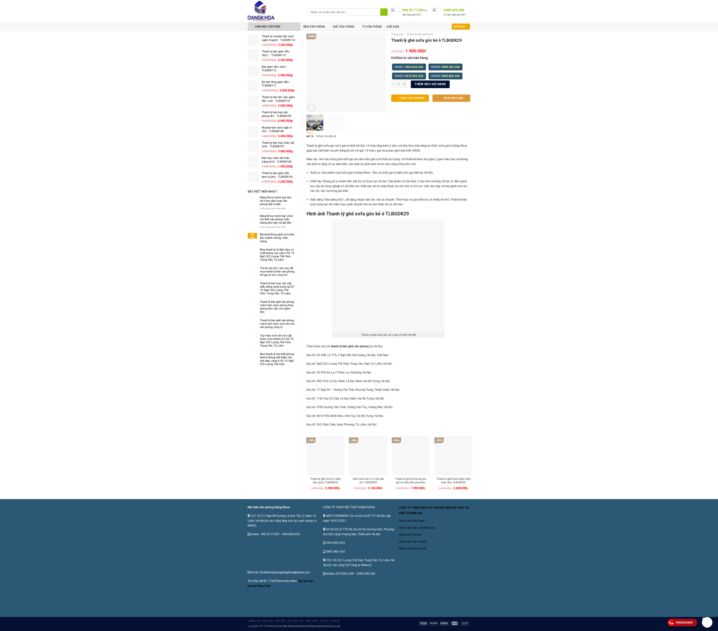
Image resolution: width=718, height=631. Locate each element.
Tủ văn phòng (372, 26)
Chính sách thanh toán (412, 548)
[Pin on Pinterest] (415, 105)
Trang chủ (397, 34)
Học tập (280, 621)
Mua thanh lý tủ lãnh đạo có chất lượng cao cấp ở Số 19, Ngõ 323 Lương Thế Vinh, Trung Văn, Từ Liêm (277, 254)
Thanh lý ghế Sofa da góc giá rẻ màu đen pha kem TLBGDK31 (410, 482)
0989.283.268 (450, 67)
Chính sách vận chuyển (413, 541)
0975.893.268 (414, 76)
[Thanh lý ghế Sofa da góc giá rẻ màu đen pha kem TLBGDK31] (411, 456)
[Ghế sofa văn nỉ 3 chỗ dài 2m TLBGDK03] (368, 456)
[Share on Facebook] (394, 105)
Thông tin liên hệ (326, 136)
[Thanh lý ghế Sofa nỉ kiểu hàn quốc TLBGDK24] (325, 456)
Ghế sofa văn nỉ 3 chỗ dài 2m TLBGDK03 (368, 480)
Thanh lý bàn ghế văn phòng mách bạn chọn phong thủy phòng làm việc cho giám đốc (277, 307)
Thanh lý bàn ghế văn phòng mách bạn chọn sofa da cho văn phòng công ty (277, 324)
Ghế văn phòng (343, 26)
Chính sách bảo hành (411, 520)
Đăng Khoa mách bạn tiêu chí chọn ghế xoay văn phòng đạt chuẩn (276, 201)
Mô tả (309, 136)
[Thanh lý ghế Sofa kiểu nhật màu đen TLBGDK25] (453, 456)
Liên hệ (335, 621)
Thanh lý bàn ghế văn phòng (283, 626)
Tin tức (324, 621)
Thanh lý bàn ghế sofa (420, 34)
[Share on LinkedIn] (421, 105)
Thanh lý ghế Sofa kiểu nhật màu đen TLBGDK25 (453, 480)
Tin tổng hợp (296, 621)
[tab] (309, 136)
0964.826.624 (414, 67)
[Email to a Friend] (408, 105)
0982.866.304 (450, 76)
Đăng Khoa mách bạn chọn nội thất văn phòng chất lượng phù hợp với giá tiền (276, 219)
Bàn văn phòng (314, 26)
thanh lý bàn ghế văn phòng (350, 346)
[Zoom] (311, 107)
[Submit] (384, 12)
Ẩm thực (268, 621)
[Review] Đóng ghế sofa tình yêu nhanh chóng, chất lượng (277, 238)
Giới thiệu (312, 621)
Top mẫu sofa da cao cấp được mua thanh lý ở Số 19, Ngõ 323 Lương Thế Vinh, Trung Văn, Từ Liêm (277, 340)
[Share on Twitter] (401, 105)
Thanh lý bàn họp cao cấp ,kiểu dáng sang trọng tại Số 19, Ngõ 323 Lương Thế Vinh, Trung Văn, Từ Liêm (277, 288)
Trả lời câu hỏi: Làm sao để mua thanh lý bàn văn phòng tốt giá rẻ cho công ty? (277, 271)
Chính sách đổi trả (410, 534)
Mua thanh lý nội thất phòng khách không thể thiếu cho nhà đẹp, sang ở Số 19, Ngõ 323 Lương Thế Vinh (277, 359)
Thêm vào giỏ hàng (430, 84)
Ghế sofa (393, 26)
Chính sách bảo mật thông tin (417, 527)
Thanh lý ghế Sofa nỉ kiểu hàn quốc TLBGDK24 (325, 480)
